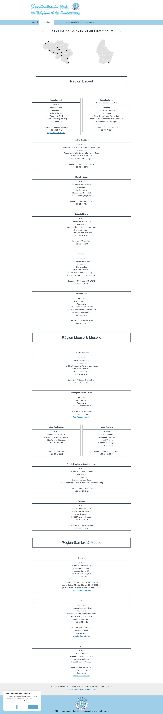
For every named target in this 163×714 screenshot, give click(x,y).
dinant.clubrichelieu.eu (81, 636)
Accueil (35, 22)
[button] (131, 10)
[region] (22, 701)
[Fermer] (39, 692)
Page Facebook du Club (56, 133)
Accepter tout (33, 707)
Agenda (89, 22)
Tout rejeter (22, 707)
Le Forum (59, 22)
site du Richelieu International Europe (82, 689)
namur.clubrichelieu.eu (81, 676)
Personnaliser (11, 707)
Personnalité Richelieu (74, 22)
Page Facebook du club (81, 417)
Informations (45, 22)
